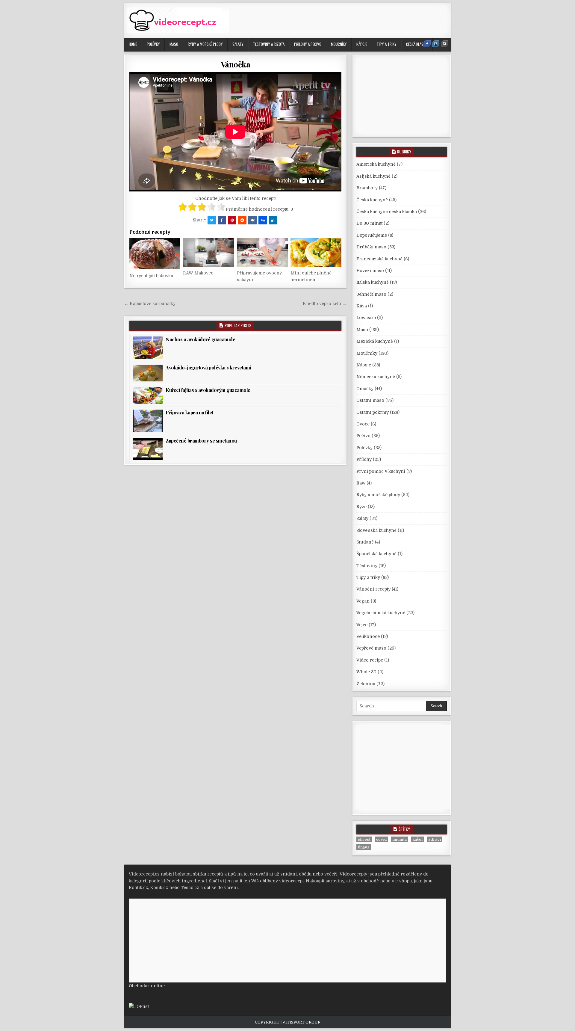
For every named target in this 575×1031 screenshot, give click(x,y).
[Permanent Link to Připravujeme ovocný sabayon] (262, 252)
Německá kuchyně (375, 376)
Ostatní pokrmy (372, 412)
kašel (417, 839)
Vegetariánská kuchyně (380, 612)
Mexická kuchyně (374, 341)
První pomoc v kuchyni (380, 471)
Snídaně (365, 542)
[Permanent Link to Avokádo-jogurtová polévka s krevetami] (148, 373)
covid (381, 839)
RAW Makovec (198, 273)
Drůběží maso (371, 246)
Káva (361, 306)
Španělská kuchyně (376, 553)
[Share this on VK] (252, 220)
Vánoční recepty (373, 589)
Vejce (361, 624)
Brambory (367, 187)
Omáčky (364, 388)
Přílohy (364, 459)
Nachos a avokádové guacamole (200, 339)
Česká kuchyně (372, 199)
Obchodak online (147, 985)
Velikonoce (368, 636)
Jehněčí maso (371, 294)
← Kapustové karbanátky (149, 303)
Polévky (153, 44)
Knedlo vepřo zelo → (324, 303)
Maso (174, 44)
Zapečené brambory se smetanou (201, 440)
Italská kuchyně (372, 282)
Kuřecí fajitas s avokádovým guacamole (208, 390)
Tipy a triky (387, 44)
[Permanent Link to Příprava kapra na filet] (148, 421)
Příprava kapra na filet (189, 412)
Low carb (366, 317)
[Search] (444, 43)
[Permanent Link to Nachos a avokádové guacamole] (148, 347)
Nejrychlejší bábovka (151, 275)
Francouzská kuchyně (379, 258)
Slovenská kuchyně (376, 530)
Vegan (363, 601)
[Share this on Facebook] (222, 220)
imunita (399, 839)
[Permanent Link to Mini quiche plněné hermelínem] (315, 252)
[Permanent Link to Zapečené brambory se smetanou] (148, 449)
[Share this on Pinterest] (232, 220)
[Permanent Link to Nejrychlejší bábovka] (154, 253)
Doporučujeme (371, 235)
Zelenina (365, 683)
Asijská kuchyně (373, 176)
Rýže (361, 506)
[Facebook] (427, 43)
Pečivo (363, 435)
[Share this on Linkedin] (273, 220)
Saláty (237, 44)
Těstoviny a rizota (269, 44)
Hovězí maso (370, 270)
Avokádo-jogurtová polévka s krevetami (208, 367)
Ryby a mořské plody (205, 44)
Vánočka (235, 64)
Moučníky (339, 44)
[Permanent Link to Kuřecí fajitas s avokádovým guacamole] (148, 395)
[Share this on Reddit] (242, 220)
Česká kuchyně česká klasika (386, 211)
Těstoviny (366, 565)
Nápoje (361, 44)
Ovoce (363, 424)
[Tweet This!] (212, 220)
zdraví (434, 839)
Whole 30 (366, 671)
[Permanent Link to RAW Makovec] (208, 252)
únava (363, 847)
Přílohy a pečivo (307, 44)
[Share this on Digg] (262, 220)
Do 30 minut (369, 223)
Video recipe (369, 660)
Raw (360, 483)
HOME (133, 44)
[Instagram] (435, 43)
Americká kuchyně (376, 164)
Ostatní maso (370, 400)
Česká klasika (417, 44)
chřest (364, 839)
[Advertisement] (338, 19)
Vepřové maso (371, 648)
